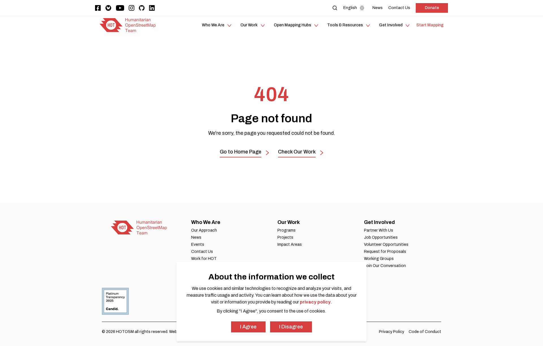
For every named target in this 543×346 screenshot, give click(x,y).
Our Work (288, 222)
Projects (285, 237)
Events (197, 244)
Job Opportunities (381, 237)
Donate (432, 8)
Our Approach (204, 230)
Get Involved (379, 222)
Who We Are (205, 222)
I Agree (248, 327)
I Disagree (291, 327)
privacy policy (315, 302)
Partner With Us (378, 230)
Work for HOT (204, 259)
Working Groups (379, 259)
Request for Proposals (385, 251)
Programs (286, 230)
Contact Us (202, 251)
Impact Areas (289, 244)
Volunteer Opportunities (386, 244)
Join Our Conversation (385, 266)
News (196, 237)
